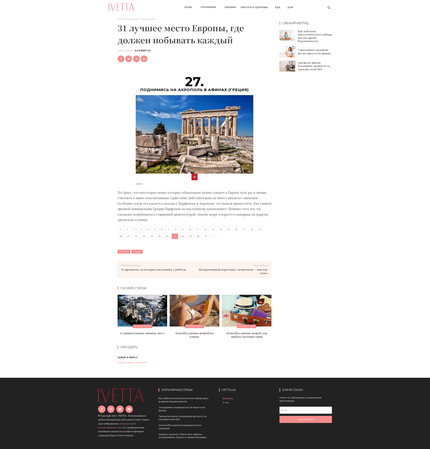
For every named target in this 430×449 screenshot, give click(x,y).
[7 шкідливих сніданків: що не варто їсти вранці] (287, 51)
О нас (226, 402)
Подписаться (305, 419)
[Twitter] (128, 58)
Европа (123, 251)
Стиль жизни (132, 19)
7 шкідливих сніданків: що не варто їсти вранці (314, 51)
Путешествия (148, 19)
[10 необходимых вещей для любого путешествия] (246, 310)
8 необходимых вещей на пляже (194, 335)
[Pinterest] (136, 58)
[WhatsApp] (144, 58)
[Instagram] (111, 409)
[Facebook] (121, 58)
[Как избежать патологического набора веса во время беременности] (287, 35)
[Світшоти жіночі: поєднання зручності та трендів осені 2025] (287, 66)
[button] (329, 7)
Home (120, 19)
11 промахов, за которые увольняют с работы (153, 269)
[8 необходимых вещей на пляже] (194, 310)
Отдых (137, 251)
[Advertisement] (306, 128)
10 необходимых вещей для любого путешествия (246, 335)
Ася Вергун (143, 50)
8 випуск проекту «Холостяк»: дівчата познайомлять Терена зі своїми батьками (182, 436)
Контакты (228, 398)
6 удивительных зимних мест (142, 333)
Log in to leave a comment (132, 362)
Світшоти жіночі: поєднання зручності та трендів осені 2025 (314, 66)
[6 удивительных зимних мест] (142, 310)
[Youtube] (129, 409)
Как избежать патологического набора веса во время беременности (315, 36)
